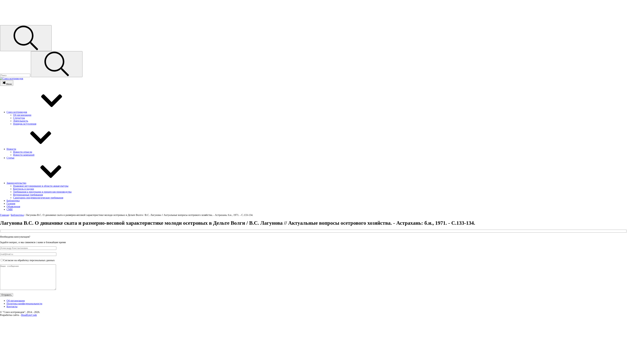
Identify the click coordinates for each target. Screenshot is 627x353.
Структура (19, 118)
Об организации (22, 115)
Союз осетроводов (17, 112)
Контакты (12, 306)
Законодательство (16, 183)
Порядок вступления (24, 123)
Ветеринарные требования (28, 194)
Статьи (10, 157)
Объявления (13, 206)
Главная (4, 215)
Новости (11, 149)
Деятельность (20, 120)
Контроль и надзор (23, 188)
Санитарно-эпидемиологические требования (38, 197)
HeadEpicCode (29, 315)
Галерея (11, 203)
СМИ (10, 209)
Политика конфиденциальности (24, 303)
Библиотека (13, 200)
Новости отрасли (22, 152)
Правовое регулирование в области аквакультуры (40, 186)
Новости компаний (23, 154)
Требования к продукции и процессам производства (42, 191)
